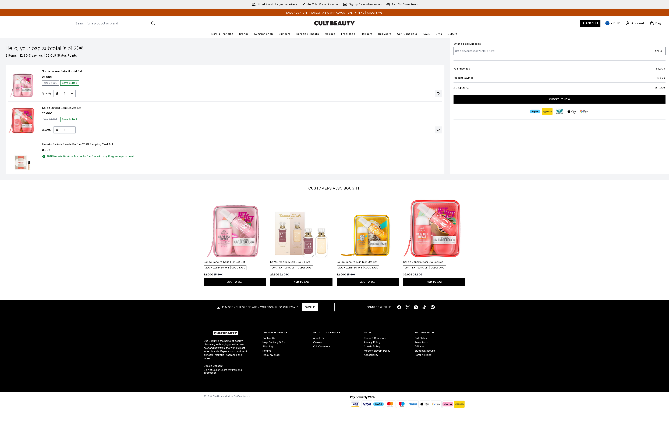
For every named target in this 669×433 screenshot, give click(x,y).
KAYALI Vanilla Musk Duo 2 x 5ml (290, 261)
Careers (318, 342)
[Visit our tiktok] (424, 307)
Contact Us (269, 338)
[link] (635, 23)
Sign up (310, 307)
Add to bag (234, 281)
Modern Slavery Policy (377, 350)
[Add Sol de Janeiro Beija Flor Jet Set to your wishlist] (438, 93)
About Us (318, 338)
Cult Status (421, 338)
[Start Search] (153, 23)
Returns (267, 350)
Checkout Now (559, 99)
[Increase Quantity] (72, 93)
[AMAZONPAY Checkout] (547, 111)
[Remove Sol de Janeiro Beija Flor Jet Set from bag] (57, 93)
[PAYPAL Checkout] (535, 111)
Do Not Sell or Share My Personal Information (223, 371)
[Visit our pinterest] (433, 307)
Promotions (421, 342)
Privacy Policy (372, 342)
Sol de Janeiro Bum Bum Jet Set (357, 261)
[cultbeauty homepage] (334, 23)
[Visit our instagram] (416, 307)
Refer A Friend (423, 354)
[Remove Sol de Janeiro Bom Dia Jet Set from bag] (57, 129)
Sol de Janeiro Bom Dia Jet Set (423, 261)
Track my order (271, 354)
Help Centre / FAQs (274, 342)
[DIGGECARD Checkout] (559, 111)
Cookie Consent (213, 366)
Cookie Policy (372, 346)
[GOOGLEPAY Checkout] (584, 111)
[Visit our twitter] (407, 307)
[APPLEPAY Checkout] (571, 111)
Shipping (268, 346)
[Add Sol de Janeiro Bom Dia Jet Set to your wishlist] (438, 129)
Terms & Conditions (375, 338)
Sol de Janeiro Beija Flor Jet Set (224, 261)
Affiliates (419, 346)
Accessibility (371, 354)
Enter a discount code (467, 43)
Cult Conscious (321, 346)
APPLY (659, 50)
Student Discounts (425, 350)
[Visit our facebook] (399, 307)
